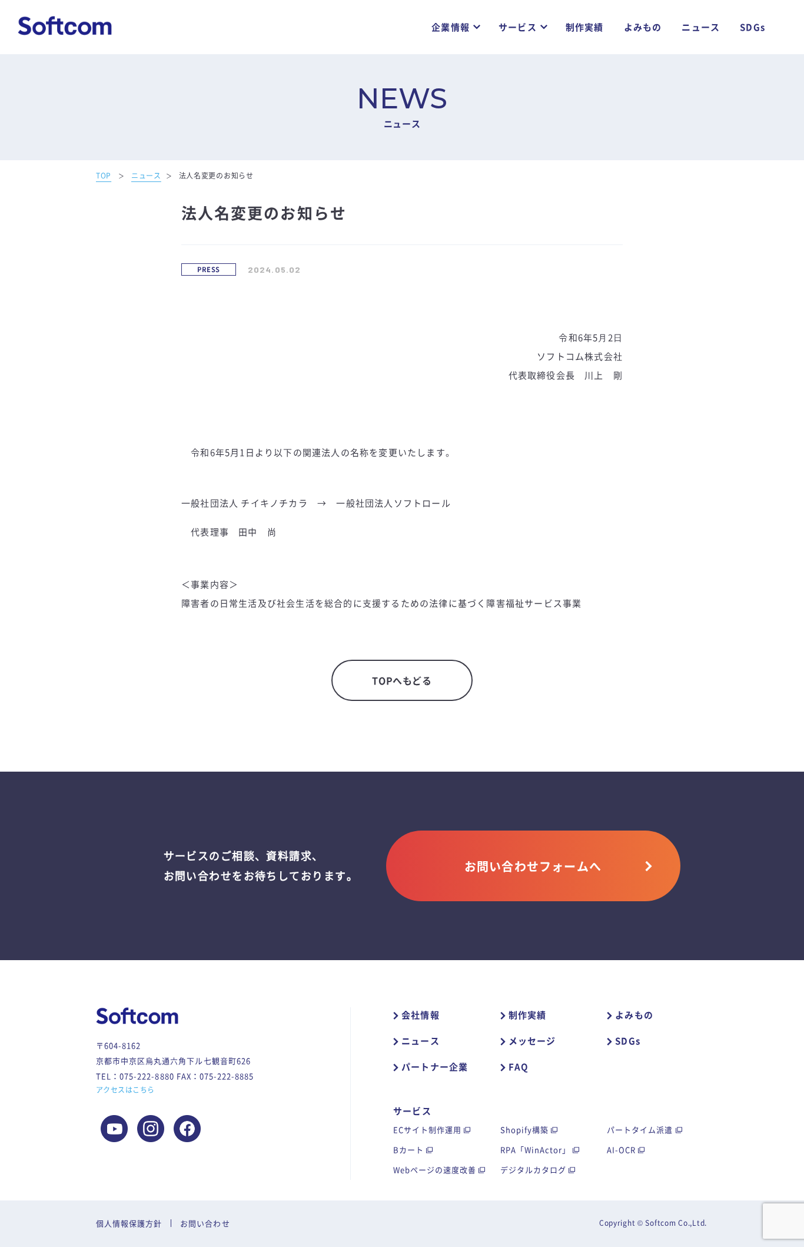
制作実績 (585, 27)
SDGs (752, 27)
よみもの (643, 27)
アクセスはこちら (125, 1089)
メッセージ (532, 1040)
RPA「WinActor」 (535, 1149)
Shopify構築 (524, 1129)
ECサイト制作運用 (427, 1129)
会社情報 (420, 1014)
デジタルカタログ (533, 1169)
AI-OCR (621, 1149)
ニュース (701, 27)
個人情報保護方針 (129, 1223)
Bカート (408, 1149)
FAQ (519, 1066)
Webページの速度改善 (434, 1169)
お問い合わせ (205, 1223)
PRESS (208, 269)
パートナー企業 (434, 1066)
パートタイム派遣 (640, 1129)
